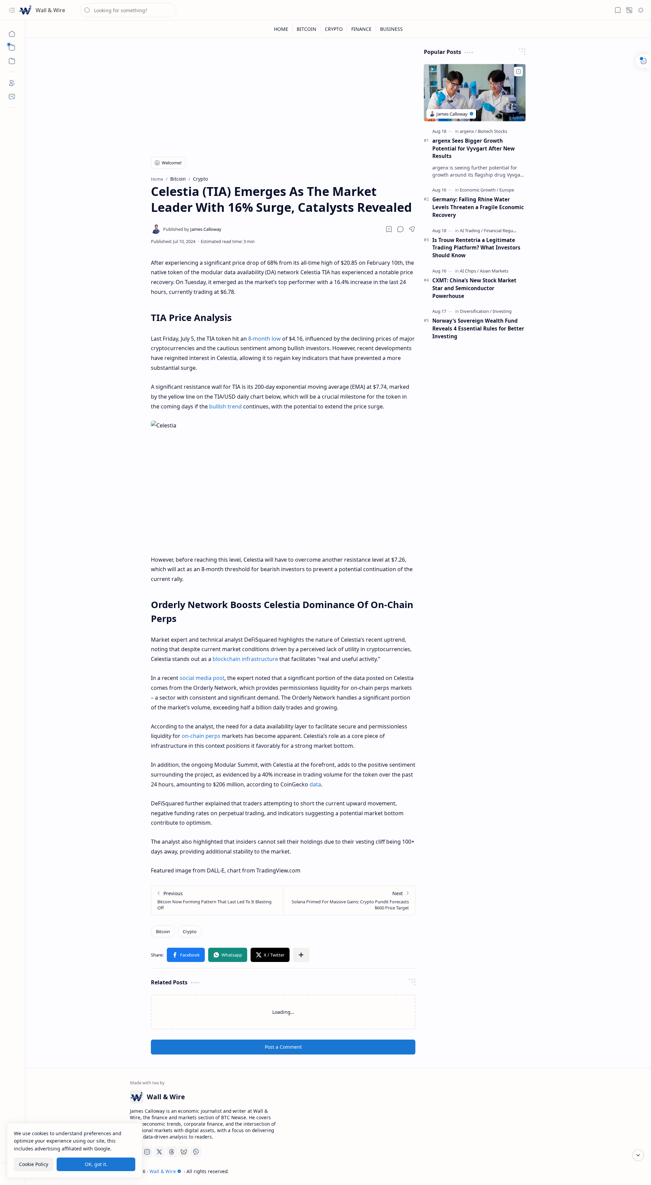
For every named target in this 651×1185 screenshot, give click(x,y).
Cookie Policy (33, 1164)
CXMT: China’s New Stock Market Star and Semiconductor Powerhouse (474, 288)
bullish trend (225, 406)
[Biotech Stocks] (492, 131)
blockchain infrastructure (245, 659)
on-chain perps (201, 736)
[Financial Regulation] (504, 230)
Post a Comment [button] (283, 1047)
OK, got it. (96, 1164)
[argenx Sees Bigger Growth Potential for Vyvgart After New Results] (475, 92)
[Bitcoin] (163, 931)
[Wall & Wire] (25, 10)
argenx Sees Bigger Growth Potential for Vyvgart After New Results (473, 148)
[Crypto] (190, 931)
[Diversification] (476, 311)
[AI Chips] (469, 271)
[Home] (12, 34)
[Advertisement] (283, 95)
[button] (12, 10)
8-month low (264, 338)
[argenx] (468, 131)
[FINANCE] (361, 29)
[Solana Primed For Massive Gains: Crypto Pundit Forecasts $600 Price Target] (349, 900)
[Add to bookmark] (518, 71)
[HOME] (281, 29)
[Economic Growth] (479, 190)
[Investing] (502, 311)
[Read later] (389, 229)
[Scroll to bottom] (638, 1155)
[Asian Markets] (494, 271)
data (315, 784)
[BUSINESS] (391, 29)
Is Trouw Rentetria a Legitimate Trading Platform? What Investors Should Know (476, 248)
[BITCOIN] (307, 29)
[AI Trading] (471, 230)
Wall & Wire (50, 10)
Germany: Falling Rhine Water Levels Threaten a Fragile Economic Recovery (478, 207)
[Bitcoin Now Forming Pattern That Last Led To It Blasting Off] (217, 900)
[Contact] (12, 96)
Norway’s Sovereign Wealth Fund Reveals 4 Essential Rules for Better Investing (478, 328)
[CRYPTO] (334, 29)
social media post (202, 678)
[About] (12, 83)
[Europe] (506, 190)
